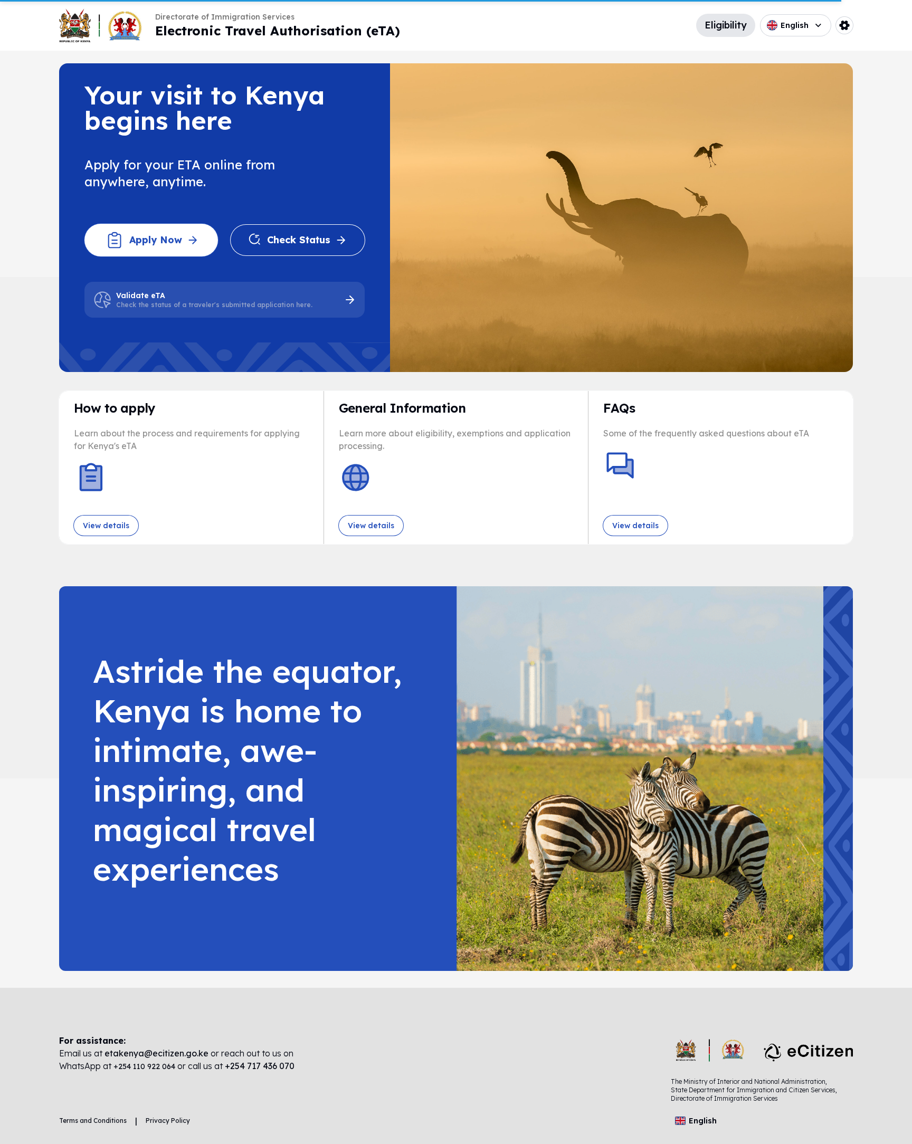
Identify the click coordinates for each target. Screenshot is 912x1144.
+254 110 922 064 (145, 1066)
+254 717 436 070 (259, 1066)
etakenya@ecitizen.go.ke (156, 1053)
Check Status (298, 240)
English (795, 25)
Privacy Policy (168, 1120)
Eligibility (726, 25)
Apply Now (155, 240)
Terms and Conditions (93, 1120)
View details (106, 525)
